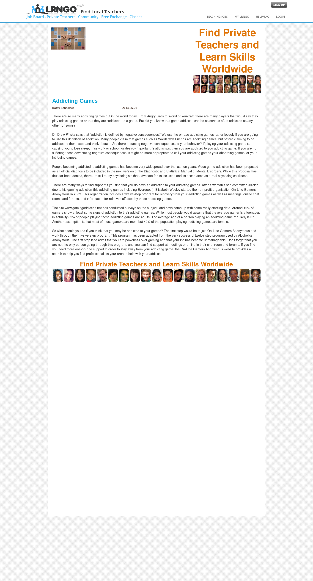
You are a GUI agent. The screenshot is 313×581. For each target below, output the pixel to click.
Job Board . (36, 16)
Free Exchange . (115, 16)
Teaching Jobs (217, 17)
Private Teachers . (62, 16)
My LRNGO (242, 17)
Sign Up (279, 5)
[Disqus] (156, 339)
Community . (89, 16)
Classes (135, 16)
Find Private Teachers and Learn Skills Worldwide (227, 50)
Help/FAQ (262, 17)
